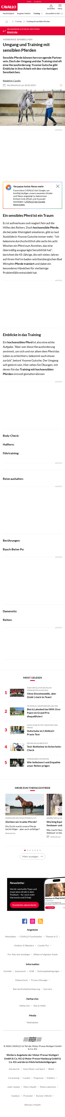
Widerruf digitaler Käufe (45, 954)
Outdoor (15, 1096)
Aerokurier (14, 1069)
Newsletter (10, 936)
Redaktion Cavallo (12, 80)
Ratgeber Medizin (24, 13)
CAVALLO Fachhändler (31, 936)
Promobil (28, 1096)
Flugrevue (38, 1078)
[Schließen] (57, 186)
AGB (31, 971)
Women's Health (32, 1105)
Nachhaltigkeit (8, 13)
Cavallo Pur (43, 945)
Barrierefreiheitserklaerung (26, 989)
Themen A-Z (52, 936)
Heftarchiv (24, 1005)
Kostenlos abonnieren (24, 904)
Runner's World (44, 1096)
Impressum (20, 971)
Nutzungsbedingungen (48, 971)
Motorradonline (48, 1087)
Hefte (29, 1)
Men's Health (30, 1087)
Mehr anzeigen (30, 856)
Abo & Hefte (39, 1005)
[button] (32, 108)
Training (36, 13)
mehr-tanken (13, 1087)
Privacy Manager (39, 980)
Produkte (37, 1)
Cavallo (26, 1078)
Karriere (48, 989)
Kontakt (8, 971)
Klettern (51, 1078)
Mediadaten (32, 1022)
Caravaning (13, 1078)
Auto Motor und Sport (34, 1069)
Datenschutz (21, 980)
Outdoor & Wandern (24, 945)
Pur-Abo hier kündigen (19, 954)
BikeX (51, 1069)
